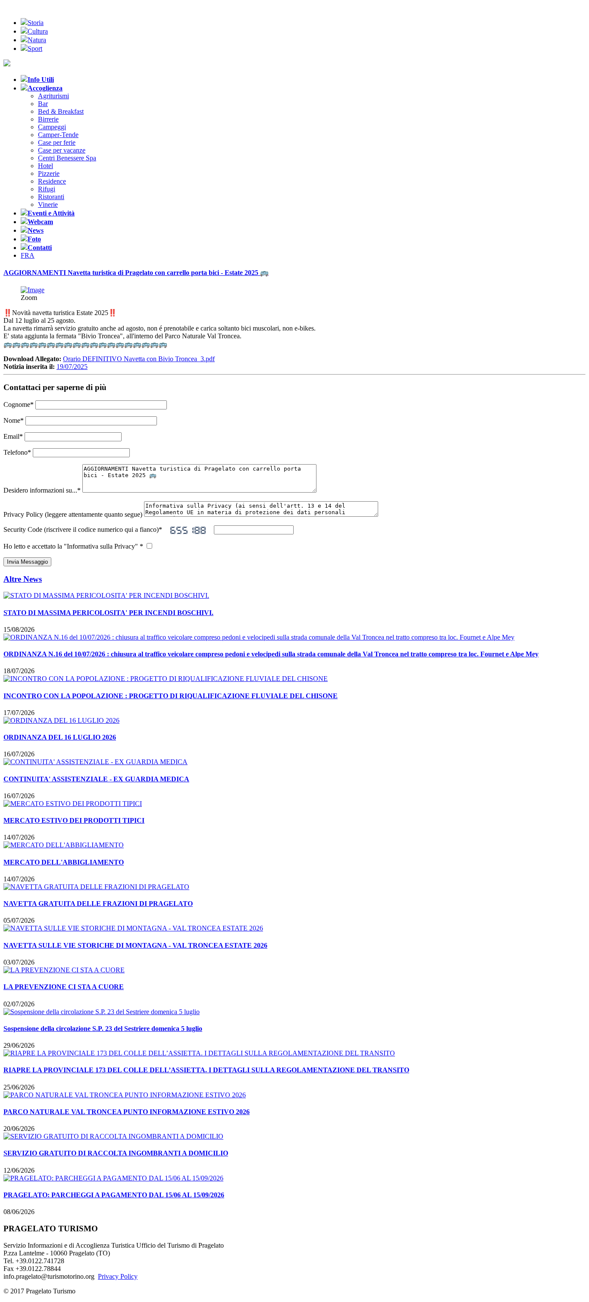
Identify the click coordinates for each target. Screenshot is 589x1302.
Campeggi (52, 127)
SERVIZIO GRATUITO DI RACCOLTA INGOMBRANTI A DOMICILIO (115, 1153)
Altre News (22, 579)
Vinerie (48, 204)
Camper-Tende (58, 134)
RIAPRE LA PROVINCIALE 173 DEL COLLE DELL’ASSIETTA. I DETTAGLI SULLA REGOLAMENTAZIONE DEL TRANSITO (206, 1070)
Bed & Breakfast (61, 111)
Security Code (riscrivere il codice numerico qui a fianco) (82, 529)
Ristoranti (51, 196)
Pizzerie (49, 173)
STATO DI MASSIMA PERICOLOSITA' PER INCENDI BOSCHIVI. (108, 612)
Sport (35, 48)
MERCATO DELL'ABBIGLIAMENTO (63, 862)
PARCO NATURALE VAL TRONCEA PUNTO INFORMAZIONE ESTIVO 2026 (126, 1111)
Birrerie (48, 119)
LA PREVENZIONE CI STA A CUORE (63, 986)
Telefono (17, 452)
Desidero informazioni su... (42, 490)
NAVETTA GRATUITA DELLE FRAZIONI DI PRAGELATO (98, 903)
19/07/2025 (72, 366)
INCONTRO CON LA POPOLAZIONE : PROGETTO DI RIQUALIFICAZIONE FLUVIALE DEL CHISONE (170, 695)
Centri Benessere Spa (67, 158)
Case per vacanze (61, 150)
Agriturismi (53, 96)
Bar (43, 103)
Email (13, 436)
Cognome (18, 404)
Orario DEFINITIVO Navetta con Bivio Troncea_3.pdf (139, 358)
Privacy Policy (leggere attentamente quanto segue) (72, 514)
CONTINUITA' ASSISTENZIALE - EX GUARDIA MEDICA (96, 779)
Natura (37, 40)
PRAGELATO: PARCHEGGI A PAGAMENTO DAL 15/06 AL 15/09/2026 (113, 1195)
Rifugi (46, 189)
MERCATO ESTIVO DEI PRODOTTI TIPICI (73, 820)
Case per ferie (56, 142)
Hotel (45, 165)
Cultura (38, 31)
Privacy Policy (118, 1276)
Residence (52, 181)
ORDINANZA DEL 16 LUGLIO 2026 (59, 737)
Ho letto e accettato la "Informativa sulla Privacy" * (74, 546)
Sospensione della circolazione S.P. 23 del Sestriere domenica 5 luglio (102, 1028)
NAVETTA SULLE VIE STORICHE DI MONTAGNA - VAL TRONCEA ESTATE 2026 (135, 945)
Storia (36, 22)
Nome (13, 420)
